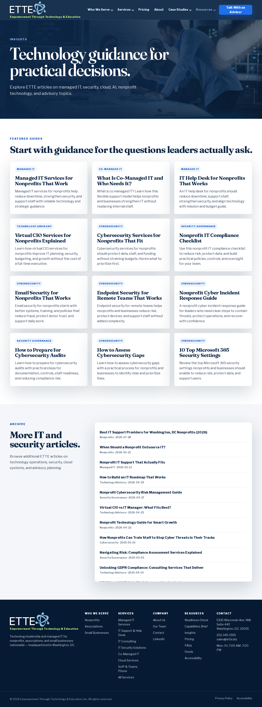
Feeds (189, 651)
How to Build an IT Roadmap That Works (133, 477)
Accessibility (193, 658)
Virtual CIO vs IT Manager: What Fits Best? (135, 507)
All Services (126, 677)
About (159, 9)
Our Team (159, 626)
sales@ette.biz (227, 639)
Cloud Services (128, 660)
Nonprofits (92, 620)
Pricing (143, 9)
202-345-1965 (226, 635)
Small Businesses (97, 632)
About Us (159, 620)
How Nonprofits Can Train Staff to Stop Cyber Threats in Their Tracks (157, 538)
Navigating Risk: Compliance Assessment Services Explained (151, 552)
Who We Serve (99, 9)
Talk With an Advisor (235, 10)
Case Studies (178, 9)
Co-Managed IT (128, 654)
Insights (190, 632)
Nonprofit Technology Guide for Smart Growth (138, 522)
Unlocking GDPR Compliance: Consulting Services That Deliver (152, 568)
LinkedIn (159, 639)
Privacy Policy (224, 698)
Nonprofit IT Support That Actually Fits (132, 462)
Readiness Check (196, 620)
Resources (204, 9)
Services (124, 9)
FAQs (188, 645)
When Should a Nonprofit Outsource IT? (132, 447)
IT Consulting (127, 641)
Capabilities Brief (196, 626)
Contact (158, 632)
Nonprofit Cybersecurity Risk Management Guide (141, 492)
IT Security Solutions (132, 647)
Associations (94, 626)
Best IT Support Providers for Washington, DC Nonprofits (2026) (153, 432)
